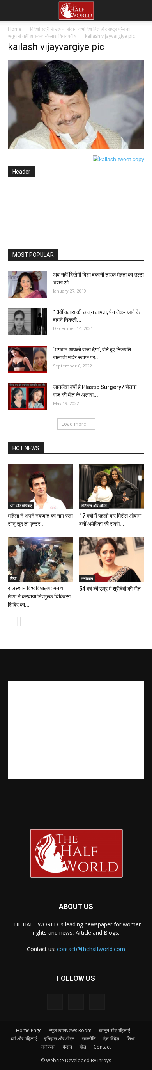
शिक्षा (13, 578)
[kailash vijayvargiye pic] (76, 147)
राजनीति (89, 1038)
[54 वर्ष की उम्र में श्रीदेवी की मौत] (112, 559)
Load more (74, 424)
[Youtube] (97, 1002)
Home (14, 29)
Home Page (29, 1030)
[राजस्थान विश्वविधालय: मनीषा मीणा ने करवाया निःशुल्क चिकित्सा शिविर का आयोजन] (40, 559)
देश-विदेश (111, 1038)
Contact (102, 1046)
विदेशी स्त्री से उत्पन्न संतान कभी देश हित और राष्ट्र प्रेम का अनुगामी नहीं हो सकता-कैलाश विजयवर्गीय (69, 32)
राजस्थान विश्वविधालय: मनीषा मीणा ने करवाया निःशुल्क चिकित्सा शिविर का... (39, 596)
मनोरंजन (87, 578)
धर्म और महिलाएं (21, 505)
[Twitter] (76, 1002)
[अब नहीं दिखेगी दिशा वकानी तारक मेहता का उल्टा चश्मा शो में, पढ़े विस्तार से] (27, 284)
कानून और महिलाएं (114, 1030)
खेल (83, 1046)
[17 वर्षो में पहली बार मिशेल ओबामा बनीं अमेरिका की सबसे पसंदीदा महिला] (112, 486)
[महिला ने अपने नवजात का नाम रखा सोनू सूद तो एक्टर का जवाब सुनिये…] (40, 486)
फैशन (67, 1046)
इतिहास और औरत (94, 505)
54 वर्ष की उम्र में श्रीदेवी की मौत (110, 589)
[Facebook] (55, 1002)
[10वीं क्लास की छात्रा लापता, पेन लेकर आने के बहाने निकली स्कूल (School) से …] (27, 321)
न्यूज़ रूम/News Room (70, 1030)
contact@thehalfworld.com (91, 949)
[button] (141, 10)
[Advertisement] (80, 214)
